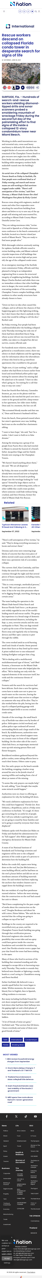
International (16, 1040)
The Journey (19, 1169)
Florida (5, 1045)
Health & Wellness (20, 1153)
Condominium (31, 1040)
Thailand (33, 1228)
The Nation (31, 1272)
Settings (7, 1263)
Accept (7, 1258)
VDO (31, 1125)
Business (6, 1168)
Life (17, 1125)
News (4, 1125)
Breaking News (18, 1045)
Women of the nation (20, 1161)
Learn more (7, 1254)
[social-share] (20, 11)
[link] (15, 522)
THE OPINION (34, 1216)
